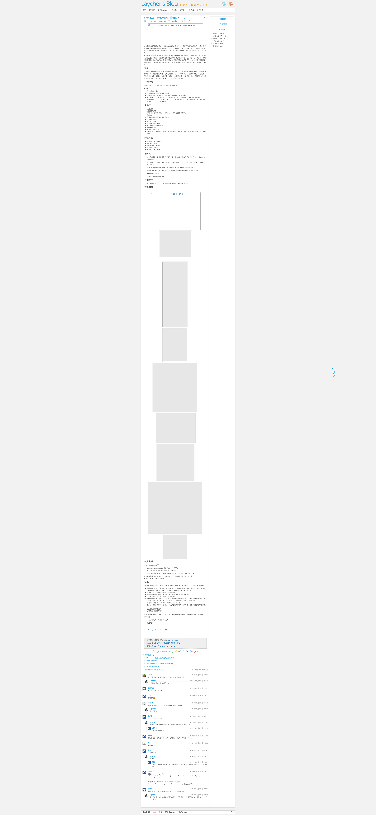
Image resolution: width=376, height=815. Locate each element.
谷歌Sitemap (182, 812)
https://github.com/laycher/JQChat (158, 630)
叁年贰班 (151, 10)
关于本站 (173, 10)
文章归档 (183, 10)
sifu (149, 695)
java (172, 21)
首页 (144, 10)
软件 (179, 21)
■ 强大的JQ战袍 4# (150, 661)
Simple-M (146, 812)
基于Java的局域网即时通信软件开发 (164, 17)
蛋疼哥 (150, 716)
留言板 (191, 10)
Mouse (150, 675)
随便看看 (200, 10)
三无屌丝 (151, 688)
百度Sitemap (170, 812)
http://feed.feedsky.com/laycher (164, 646)
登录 (160, 812)
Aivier (150, 743)
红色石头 (151, 703)
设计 (176, 21)
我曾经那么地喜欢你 (201, 670)
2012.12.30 (152, 21)
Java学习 (188, 21)
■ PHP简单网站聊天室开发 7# (154, 666)
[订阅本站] (231, 3)
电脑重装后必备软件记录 (156, 670)
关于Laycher (162, 10)
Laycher (164, 21)
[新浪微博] (224, 3)
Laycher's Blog (159, 3)
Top (232, 812)
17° (206, 17)
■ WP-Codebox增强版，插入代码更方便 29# (159, 658)
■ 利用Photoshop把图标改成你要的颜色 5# (158, 663)
